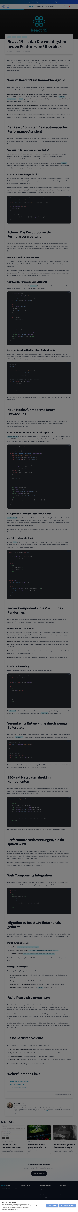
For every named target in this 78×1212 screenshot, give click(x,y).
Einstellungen (40, 1205)
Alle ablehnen (52, 1205)
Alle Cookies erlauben (67, 1205)
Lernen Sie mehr (14, 1209)
